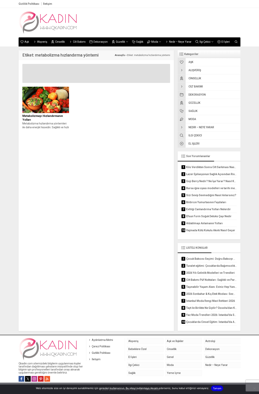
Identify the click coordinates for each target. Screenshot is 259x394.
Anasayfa (120, 55)
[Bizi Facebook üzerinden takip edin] (21, 379)
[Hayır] (254, 388)
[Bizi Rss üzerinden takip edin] (47, 379)
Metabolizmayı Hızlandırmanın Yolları (42, 117)
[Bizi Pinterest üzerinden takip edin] (41, 379)
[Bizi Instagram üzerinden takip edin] (34, 379)
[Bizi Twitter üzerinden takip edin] (28, 379)
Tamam (217, 388)
